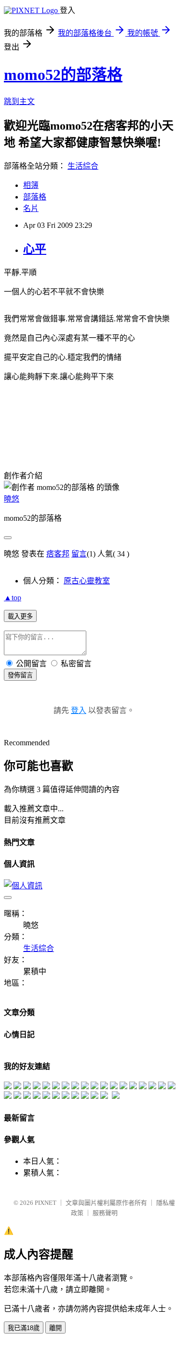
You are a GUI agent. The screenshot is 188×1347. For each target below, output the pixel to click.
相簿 (31, 185)
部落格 (34, 197)
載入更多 (20, 616)
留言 (79, 554)
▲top (12, 598)
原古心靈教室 (87, 581)
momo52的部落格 (63, 74)
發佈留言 (20, 675)
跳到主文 (19, 101)
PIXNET (45, 1202)
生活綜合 (82, 166)
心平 (34, 249)
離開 (55, 1328)
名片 (31, 208)
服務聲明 (105, 1212)
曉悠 (11, 499)
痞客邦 (57, 554)
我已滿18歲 (24, 1328)
